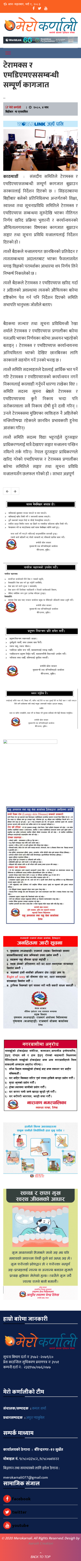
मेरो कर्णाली (15, 107)
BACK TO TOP (40, 1557)
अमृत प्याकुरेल (35, 1418)
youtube (20, 1525)
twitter (19, 1512)
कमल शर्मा (39, 1408)
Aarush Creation (40, 1543)
